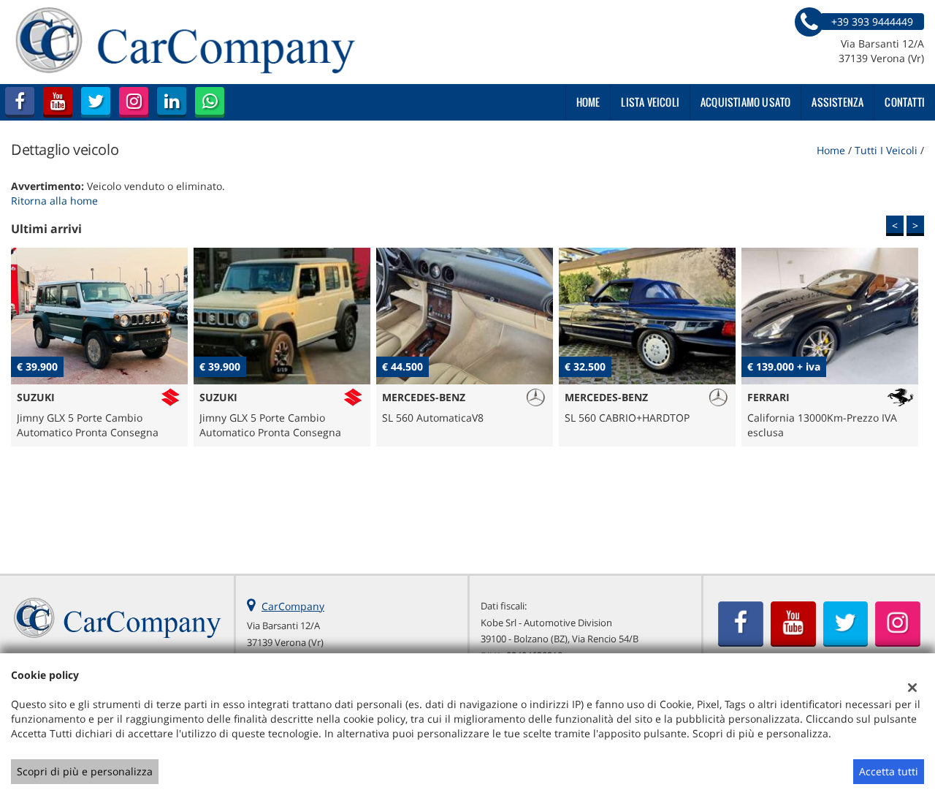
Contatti (905, 102)
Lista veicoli (650, 102)
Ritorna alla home (54, 201)
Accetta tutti (888, 771)
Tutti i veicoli (886, 150)
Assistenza (837, 102)
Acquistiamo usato (745, 102)
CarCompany (293, 606)
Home (588, 102)
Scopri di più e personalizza (85, 771)
